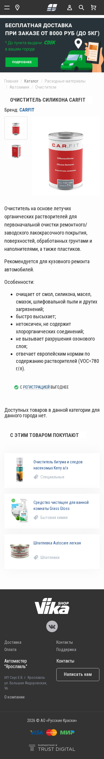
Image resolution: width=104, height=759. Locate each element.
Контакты (64, 642)
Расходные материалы (65, 81)
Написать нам (78, 674)
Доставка (12, 642)
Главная (11, 81)
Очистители (45, 87)
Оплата (10, 649)
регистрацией (36, 387)
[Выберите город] (17, 8)
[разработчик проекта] (52, 748)
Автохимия (19, 87)
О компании (14, 697)
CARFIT (26, 110)
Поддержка (66, 649)
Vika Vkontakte (52, 626)
